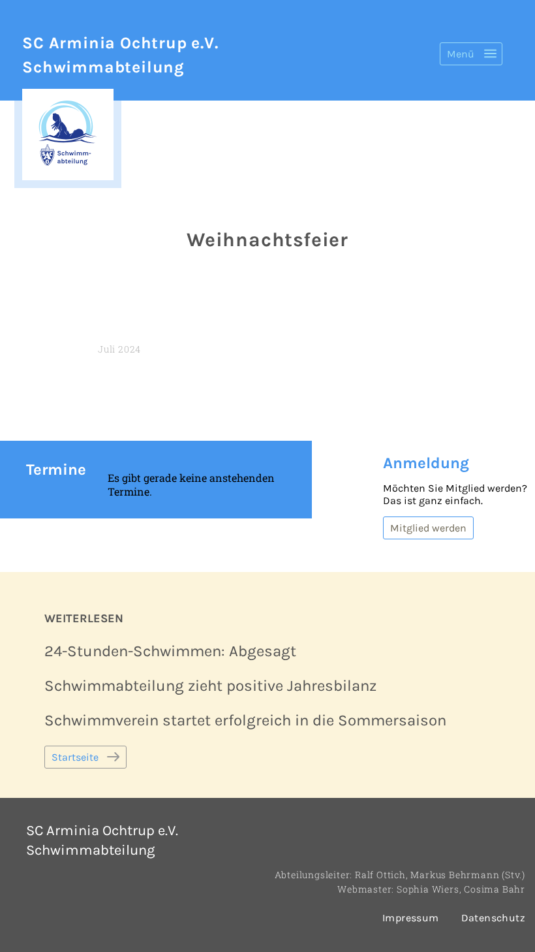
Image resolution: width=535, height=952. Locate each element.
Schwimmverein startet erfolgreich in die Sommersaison (245, 720)
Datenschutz (493, 918)
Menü (460, 54)
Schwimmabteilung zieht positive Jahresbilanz (210, 685)
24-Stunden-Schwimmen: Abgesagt (170, 651)
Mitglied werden (428, 528)
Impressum (410, 918)
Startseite (75, 757)
